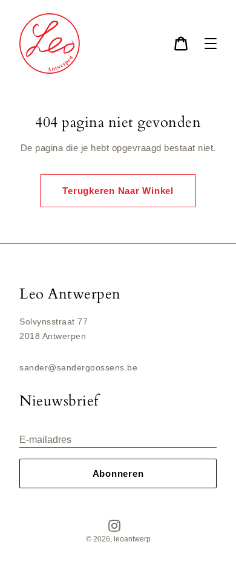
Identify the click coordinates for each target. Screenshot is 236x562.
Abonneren (118, 473)
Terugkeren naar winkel (118, 191)
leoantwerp (132, 539)
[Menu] (210, 43)
